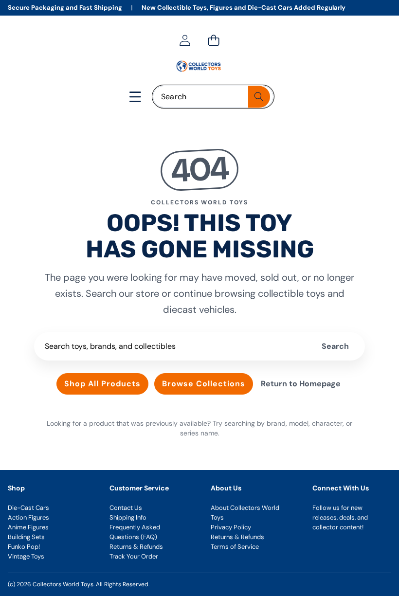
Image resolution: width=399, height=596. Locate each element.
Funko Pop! (24, 546)
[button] (213, 40)
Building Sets (26, 537)
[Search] (259, 97)
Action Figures (28, 517)
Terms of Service (235, 546)
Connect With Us (340, 488)
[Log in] (185, 40)
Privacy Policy (231, 527)
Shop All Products (102, 384)
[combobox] (213, 97)
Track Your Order (133, 556)
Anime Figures (28, 527)
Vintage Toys (26, 556)
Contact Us (125, 508)
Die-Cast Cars (28, 508)
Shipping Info (127, 517)
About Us (226, 488)
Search (335, 346)
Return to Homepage (301, 384)
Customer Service (139, 488)
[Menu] (135, 97)
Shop (16, 488)
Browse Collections (203, 384)
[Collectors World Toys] (199, 66)
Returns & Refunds (136, 546)
